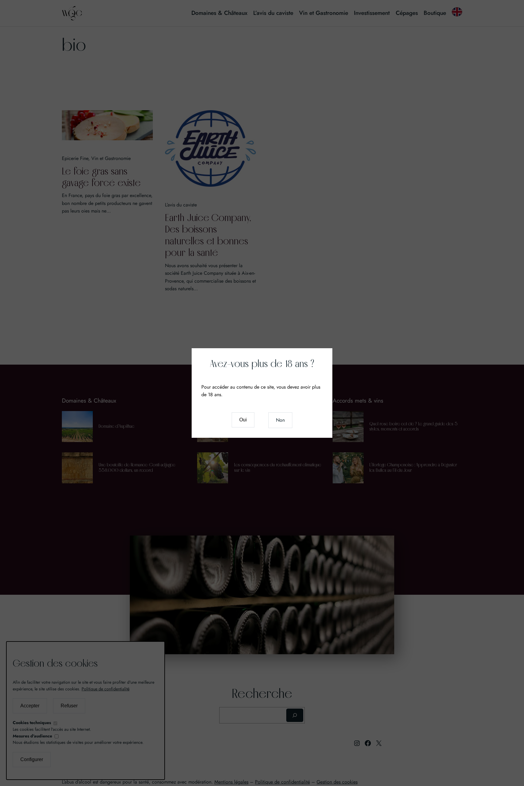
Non (280, 420)
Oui (243, 419)
